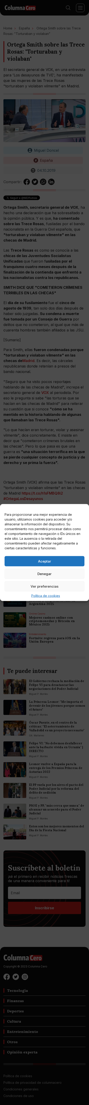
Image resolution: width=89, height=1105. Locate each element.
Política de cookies (45, 596)
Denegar (44, 573)
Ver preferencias (44, 586)
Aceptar (44, 561)
